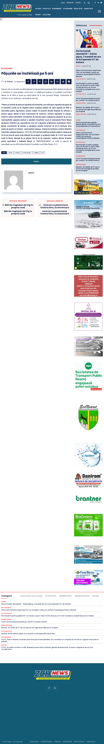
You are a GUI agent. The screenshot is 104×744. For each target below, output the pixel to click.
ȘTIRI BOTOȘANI (46, 742)
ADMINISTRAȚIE (65, 596)
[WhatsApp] (45, 81)
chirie (10, 152)
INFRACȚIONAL (81, 114)
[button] (88, 2)
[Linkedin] (51, 81)
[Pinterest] (39, 81)
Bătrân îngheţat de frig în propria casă (18, 212)
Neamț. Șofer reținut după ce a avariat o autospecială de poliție (28, 633)
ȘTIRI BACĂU (34, 742)
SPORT (78, 66)
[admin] (2, 81)
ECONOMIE (6, 68)
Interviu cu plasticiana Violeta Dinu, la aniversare (54, 212)
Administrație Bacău (82, 596)
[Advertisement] (52, 718)
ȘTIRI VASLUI (90, 742)
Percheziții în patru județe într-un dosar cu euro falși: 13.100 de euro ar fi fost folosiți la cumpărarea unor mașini (88, 87)
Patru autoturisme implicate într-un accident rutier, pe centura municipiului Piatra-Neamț (88, 73)
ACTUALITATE (81, 94)
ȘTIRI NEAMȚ (67, 742)
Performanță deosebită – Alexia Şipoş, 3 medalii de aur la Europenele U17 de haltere (88, 56)
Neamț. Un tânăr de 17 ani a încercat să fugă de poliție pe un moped (88, 109)
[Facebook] (95, 2)
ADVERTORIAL (81, 103)
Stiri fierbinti (81, 79)
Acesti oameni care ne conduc (31, 596)
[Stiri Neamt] (16, 8)
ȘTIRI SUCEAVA (79, 742)
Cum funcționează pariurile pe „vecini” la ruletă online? (88, 99)
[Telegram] (69, 81)
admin (10, 81)
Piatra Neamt (26, 152)
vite (42, 152)
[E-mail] (57, 81)
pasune (17, 152)
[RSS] (98, 2)
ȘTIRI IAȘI (57, 742)
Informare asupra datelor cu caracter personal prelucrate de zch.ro (52, 684)
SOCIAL (4, 645)
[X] (34, 81)
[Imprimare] (63, 81)
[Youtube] (101, 2)
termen (36, 152)
